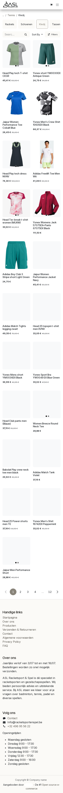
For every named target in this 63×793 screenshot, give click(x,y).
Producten (9, 625)
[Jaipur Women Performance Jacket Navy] (47, 255)
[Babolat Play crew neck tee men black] (16, 453)
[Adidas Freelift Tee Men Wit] (47, 154)
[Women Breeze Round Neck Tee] (47, 404)
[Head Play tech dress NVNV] (16, 154)
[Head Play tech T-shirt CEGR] (16, 54)
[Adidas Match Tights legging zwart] (16, 307)
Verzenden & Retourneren (19, 629)
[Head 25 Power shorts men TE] (16, 502)
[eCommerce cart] (51, 5)
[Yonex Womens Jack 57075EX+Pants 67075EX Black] (47, 203)
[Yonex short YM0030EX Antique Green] (47, 54)
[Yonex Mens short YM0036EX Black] (16, 355)
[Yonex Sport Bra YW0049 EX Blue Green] (47, 355)
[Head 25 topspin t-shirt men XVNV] (47, 307)
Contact (7, 633)
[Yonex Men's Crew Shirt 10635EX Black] (47, 103)
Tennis (11, 15)
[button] (37, 34)
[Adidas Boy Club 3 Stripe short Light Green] (16, 255)
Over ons (8, 621)
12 (50, 592)
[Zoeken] (26, 34)
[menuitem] (10, 24)
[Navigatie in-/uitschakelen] (57, 5)
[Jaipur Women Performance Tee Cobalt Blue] (16, 103)
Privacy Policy (12, 641)
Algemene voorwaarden (18, 637)
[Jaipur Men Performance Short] (16, 551)
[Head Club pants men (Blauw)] (16, 404)
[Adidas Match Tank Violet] (47, 453)
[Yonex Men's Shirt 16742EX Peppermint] (47, 502)
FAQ (5, 645)
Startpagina (10, 617)
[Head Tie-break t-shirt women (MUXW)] (16, 203)
